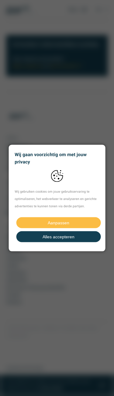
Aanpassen (58, 222)
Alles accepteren (58, 236)
